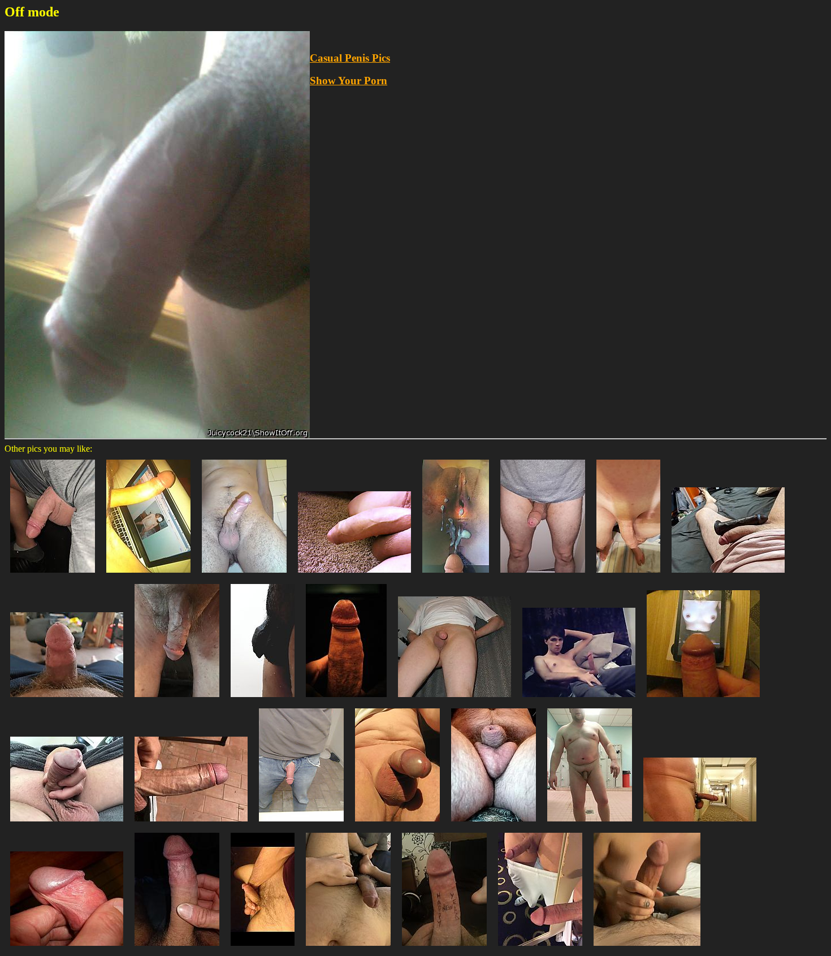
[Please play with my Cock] (177, 699)
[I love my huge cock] (177, 948)
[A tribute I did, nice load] (456, 575)
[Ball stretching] (262, 948)
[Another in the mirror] (540, 948)
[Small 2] (493, 824)
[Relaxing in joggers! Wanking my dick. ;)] (579, 699)
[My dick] (244, 575)
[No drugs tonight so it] (354, 575)
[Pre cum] (67, 824)
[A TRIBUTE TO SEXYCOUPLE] (703, 699)
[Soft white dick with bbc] (728, 575)
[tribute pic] (148, 575)
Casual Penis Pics (350, 58)
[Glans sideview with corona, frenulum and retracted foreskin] (67, 948)
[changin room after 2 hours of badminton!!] (590, 824)
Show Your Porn (348, 80)
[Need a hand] (647, 948)
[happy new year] (444, 948)
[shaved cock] (628, 575)
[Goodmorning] (191, 824)
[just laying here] (348, 948)
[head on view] (454, 699)
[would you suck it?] (67, 699)
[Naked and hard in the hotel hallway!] (700, 824)
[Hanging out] (53, 575)
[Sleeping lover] (262, 699)
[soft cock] (301, 824)
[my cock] (397, 824)
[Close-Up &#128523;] (346, 699)
